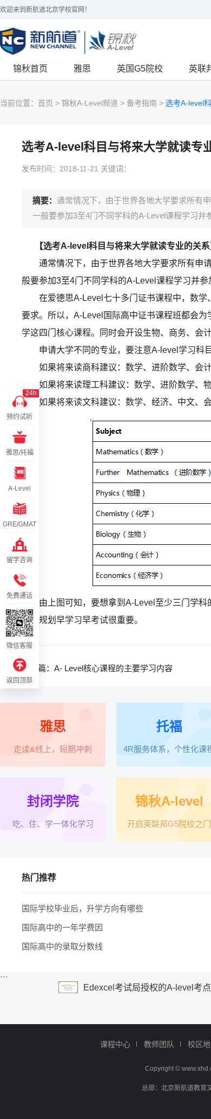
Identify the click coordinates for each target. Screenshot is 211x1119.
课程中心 (115, 1044)
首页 (45, 103)
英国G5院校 (140, 68)
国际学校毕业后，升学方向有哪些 (82, 908)
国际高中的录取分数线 (62, 946)
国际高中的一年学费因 (62, 927)
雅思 (82, 68)
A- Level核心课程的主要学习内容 (113, 668)
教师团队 (159, 1044)
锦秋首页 (30, 68)
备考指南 (142, 103)
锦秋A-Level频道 (90, 103)
